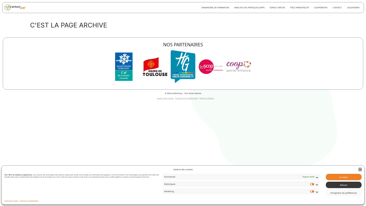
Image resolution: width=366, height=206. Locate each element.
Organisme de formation (215, 7)
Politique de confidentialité (29, 201)
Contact (337, 7)
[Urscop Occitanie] (211, 67)
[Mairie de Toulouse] (155, 67)
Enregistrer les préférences (344, 192)
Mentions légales (206, 98)
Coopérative (321, 7)
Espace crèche (277, 7)
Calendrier (353, 7)
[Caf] (124, 67)
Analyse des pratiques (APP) (249, 7)
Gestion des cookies (11, 201)
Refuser (343, 185)
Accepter (343, 177)
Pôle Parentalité (299, 7)
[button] (360, 169)
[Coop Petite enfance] (239, 67)
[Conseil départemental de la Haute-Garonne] (183, 67)
